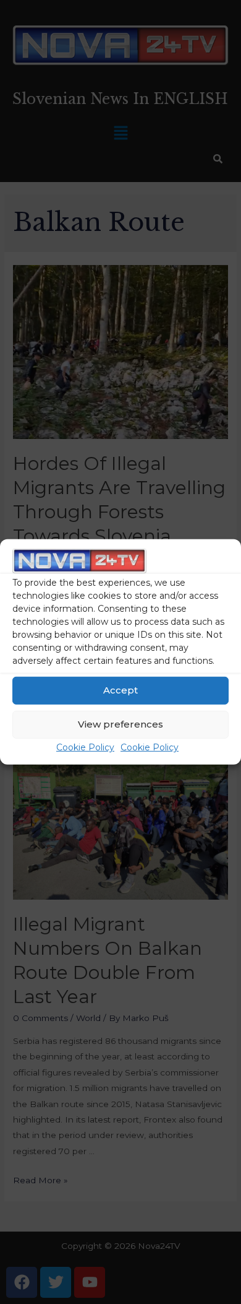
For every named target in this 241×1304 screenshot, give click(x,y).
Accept (120, 690)
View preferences (120, 724)
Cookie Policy (85, 747)
